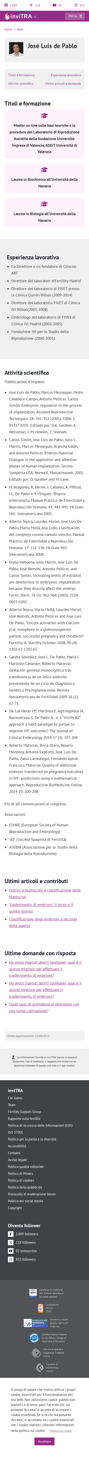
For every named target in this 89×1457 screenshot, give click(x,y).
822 (82, 5)
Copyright (15, 1208)
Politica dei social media (25, 1201)
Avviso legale (17, 1159)
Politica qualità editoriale (26, 1166)
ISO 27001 (15, 1132)
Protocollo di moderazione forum (32, 1194)
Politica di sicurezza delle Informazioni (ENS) (40, 1125)
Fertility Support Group (24, 1111)
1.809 (13, 5)
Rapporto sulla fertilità (24, 1118)
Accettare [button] (44, 1441)
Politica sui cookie (61, 1431)
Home (8, 29)
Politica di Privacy (20, 1173)
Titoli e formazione (21, 75)
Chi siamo (15, 1098)
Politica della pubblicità (25, 1187)
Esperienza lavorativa (66, 75)
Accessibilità (17, 1146)
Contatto (14, 1153)
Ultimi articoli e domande (63, 83)
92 (60, 5)
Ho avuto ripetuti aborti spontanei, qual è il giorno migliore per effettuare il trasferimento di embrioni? (45, 969)
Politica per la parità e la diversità (32, 1139)
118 (37, 5)
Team (20, 29)
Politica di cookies (21, 1180)
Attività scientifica (20, 83)
